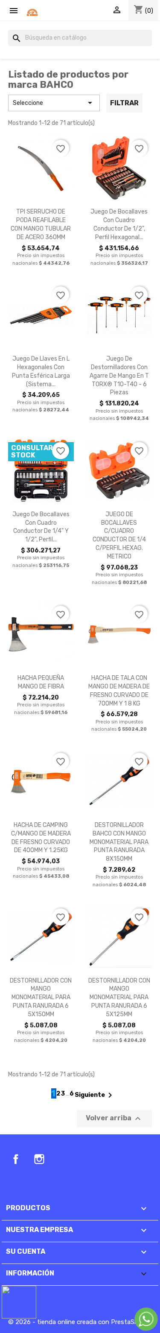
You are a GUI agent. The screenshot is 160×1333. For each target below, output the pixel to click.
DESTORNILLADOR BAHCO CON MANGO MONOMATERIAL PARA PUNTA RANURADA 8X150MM (119, 841)
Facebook (16, 1159)
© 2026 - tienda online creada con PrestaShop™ (78, 1322)
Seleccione (54, 103)
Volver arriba (114, 1118)
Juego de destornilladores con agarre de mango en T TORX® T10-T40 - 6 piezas (119, 375)
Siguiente (95, 1095)
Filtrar (124, 103)
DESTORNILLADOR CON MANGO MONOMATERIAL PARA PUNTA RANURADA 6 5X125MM (119, 997)
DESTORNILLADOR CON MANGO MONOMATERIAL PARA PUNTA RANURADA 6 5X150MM (41, 997)
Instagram (39, 1159)
